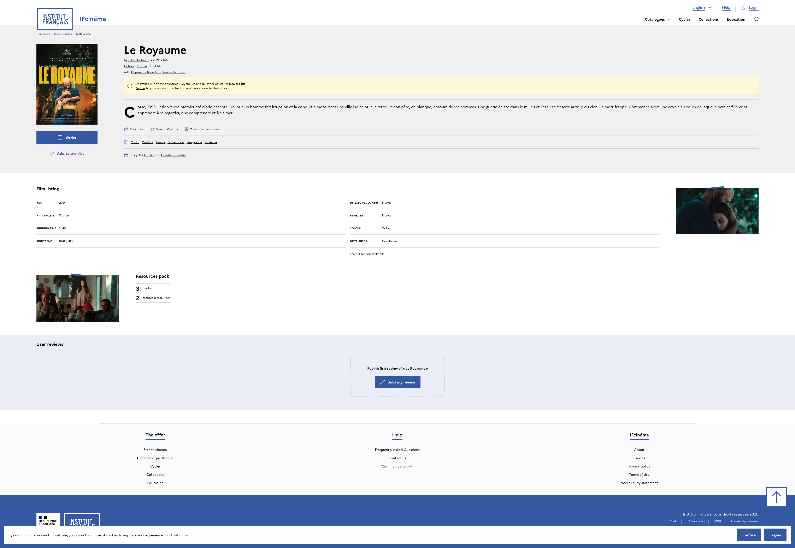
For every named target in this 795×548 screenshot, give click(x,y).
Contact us (397, 457)
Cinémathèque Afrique (155, 457)
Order (71, 137)
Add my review (401, 382)
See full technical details (367, 254)
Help (726, 7)
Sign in (140, 88)
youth (135, 142)
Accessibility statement (639, 482)
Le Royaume (83, 33)
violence (211, 142)
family (160, 142)
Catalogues (655, 19)
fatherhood (175, 142)
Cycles (684, 19)
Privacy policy (639, 466)
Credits (639, 457)
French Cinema (63, 33)
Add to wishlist (70, 153)
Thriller (149, 155)
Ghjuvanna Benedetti (146, 72)
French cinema (155, 449)
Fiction (129, 66)
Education (736, 19)
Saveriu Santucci (174, 72)
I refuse (749, 534)
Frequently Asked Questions (397, 449)
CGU (718, 521)
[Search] (756, 19)
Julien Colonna (138, 60)
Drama (142, 66)
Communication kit (397, 466)
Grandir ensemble (173, 155)
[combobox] (702, 7)
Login (754, 7)
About (639, 449)
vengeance (194, 142)
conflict (147, 142)
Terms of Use (639, 474)
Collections (709, 19)
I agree (775, 534)
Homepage (43, 33)
